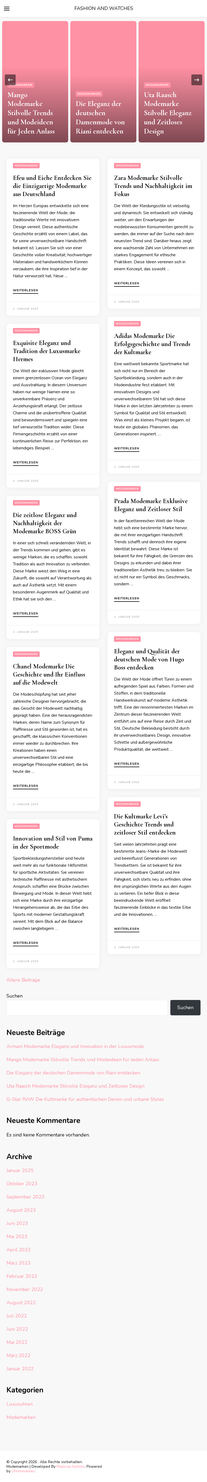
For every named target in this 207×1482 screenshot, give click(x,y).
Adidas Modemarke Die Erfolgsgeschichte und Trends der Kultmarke (152, 344)
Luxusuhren (19, 1404)
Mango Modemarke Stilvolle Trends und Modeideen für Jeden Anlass (31, 113)
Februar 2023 (21, 1276)
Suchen (14, 996)
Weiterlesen (25, 290)
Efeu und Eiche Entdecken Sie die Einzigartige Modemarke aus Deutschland (52, 186)
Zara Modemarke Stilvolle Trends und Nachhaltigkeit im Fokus (153, 186)
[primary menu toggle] (6, 9)
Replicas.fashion (71, 1466)
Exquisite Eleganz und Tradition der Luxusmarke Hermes (46, 351)
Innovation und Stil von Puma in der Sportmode (52, 843)
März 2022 (18, 1355)
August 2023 (21, 1210)
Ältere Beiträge (23, 980)
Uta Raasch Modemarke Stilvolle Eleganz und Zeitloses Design (168, 113)
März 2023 (18, 1263)
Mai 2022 (16, 1342)
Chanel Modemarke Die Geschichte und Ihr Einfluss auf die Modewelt (49, 675)
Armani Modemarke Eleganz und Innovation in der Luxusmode (75, 1046)
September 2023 (25, 1197)
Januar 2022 (20, 1368)
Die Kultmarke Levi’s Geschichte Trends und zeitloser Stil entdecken (145, 824)
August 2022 (21, 1302)
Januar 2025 (20, 1170)
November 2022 (24, 1289)
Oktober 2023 (21, 1183)
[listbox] (103, 79)
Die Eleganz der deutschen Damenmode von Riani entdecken (100, 117)
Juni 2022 (17, 1329)
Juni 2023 (17, 1223)
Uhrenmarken (23, 1471)
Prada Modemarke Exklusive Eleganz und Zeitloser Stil (151, 505)
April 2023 (18, 1250)
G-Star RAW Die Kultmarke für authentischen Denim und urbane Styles (85, 1099)
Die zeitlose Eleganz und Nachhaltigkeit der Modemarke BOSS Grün (45, 523)
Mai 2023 (16, 1236)
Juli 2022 (16, 1316)
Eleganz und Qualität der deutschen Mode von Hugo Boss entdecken (149, 659)
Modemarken (20, 85)
